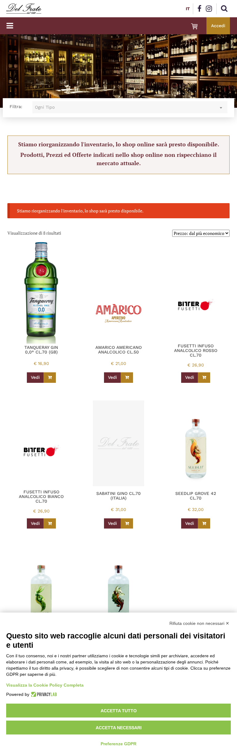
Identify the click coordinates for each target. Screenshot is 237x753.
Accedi (218, 25)
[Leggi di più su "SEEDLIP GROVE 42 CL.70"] (204, 523)
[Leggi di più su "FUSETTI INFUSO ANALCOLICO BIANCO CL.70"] (50, 523)
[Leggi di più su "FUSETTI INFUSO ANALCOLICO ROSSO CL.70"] (204, 377)
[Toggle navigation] (10, 25)
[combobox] (129, 107)
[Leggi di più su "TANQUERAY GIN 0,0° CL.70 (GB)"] (50, 377)
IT (188, 8)
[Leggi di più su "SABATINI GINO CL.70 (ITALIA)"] (127, 523)
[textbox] (129, 107)
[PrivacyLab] (43, 694)
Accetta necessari (119, 727)
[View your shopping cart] (194, 26)
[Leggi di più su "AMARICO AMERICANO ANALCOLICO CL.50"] (127, 377)
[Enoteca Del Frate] (24, 8)
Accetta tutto (119, 710)
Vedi (35, 377)
